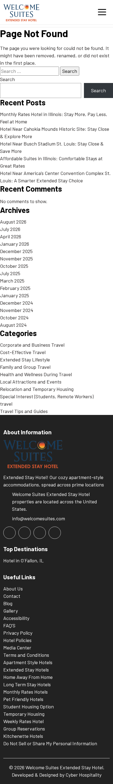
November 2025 (16, 259)
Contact (11, 596)
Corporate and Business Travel (32, 345)
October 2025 (14, 266)
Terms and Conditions (26, 655)
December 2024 (16, 303)
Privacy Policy (17, 633)
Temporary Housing (23, 714)
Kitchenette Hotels (23, 736)
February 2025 (15, 288)
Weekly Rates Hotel (23, 721)
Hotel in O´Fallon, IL (23, 560)
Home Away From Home (28, 677)
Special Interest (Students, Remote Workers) (47, 396)
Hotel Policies (17, 640)
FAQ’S (9, 625)
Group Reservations (24, 729)
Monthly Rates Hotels (25, 692)
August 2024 (13, 325)
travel (6, 404)
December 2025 (16, 251)
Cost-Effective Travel (23, 352)
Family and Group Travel (25, 367)
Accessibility (16, 618)
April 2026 (10, 236)
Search (7, 79)
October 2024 (14, 317)
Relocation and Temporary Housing (37, 389)
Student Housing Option (28, 706)
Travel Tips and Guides (24, 411)
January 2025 (14, 295)
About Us (13, 589)
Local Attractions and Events (30, 382)
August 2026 (13, 222)
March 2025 (12, 281)
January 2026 (14, 244)
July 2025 (10, 273)
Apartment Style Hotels (27, 662)
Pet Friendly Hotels (23, 699)
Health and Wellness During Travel (36, 374)
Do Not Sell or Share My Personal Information (50, 743)
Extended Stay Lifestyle (25, 360)
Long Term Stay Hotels (27, 684)
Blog (7, 603)
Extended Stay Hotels (26, 670)
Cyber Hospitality (83, 775)
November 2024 (16, 310)
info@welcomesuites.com (38, 518)
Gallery (10, 611)
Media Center (17, 648)
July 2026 (10, 229)
